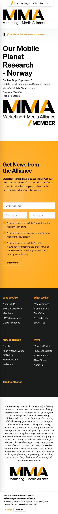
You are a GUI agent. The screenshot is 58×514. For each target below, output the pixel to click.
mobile (6, 84)
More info (32, 504)
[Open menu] (52, 20)
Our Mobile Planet (17, 88)
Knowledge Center (43, 351)
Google (46, 84)
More (37, 339)
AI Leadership (41, 318)
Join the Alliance (12, 382)
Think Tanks (40, 360)
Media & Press (41, 355)
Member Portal (42, 346)
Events (6, 346)
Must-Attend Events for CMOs (13, 353)
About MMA (9, 304)
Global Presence (11, 323)
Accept (8, 510)
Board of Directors (12, 308)
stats (5, 88)
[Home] (4, 34)
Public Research (11, 96)
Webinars (8, 364)
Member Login (22, 3)
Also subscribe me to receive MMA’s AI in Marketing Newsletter (28, 235)
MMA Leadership (12, 318)
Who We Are (10, 297)
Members (8, 313)
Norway (32, 88)
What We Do (41, 297)
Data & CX (39, 313)
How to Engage (12, 339)
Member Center (11, 359)
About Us (38, 365)
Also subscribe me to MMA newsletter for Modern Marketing (28, 225)
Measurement (41, 304)
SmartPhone (17, 84)
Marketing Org (41, 308)
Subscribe (37, 3)
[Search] (47, 3)
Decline (20, 509)
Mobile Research (33, 84)
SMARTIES (39, 323)
